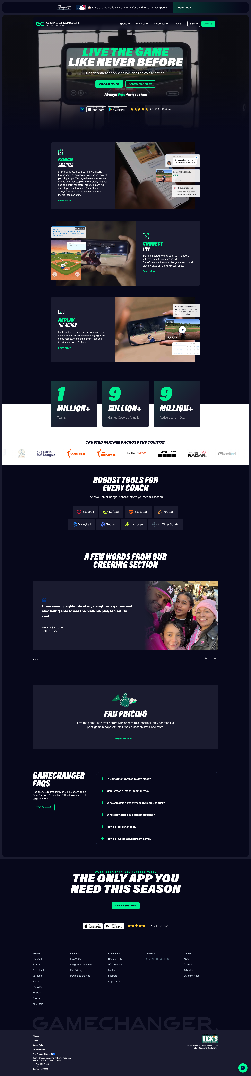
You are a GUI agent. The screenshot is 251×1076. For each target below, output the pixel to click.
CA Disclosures (39, 1049)
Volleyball (38, 975)
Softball (37, 964)
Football (37, 998)
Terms (35, 1041)
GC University (115, 964)
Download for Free (109, 83)
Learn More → (65, 200)
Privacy (36, 1036)
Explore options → (125, 738)
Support (112, 975)
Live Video (76, 959)
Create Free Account (140, 83)
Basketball (38, 970)
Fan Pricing (76, 970)
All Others (38, 1003)
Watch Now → (186, 7)
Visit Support (43, 807)
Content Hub (115, 959)
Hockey (37, 992)
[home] (58, 24)
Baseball (37, 959)
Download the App (80, 975)
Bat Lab (112, 970)
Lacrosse (37, 987)
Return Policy (38, 1045)
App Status (114, 981)
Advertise (189, 970)
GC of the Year (191, 975)
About (187, 959)
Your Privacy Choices (41, 1054)
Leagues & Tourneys (81, 964)
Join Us (208, 23)
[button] (125, 23)
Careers (188, 964)
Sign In (194, 23)
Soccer (36, 981)
